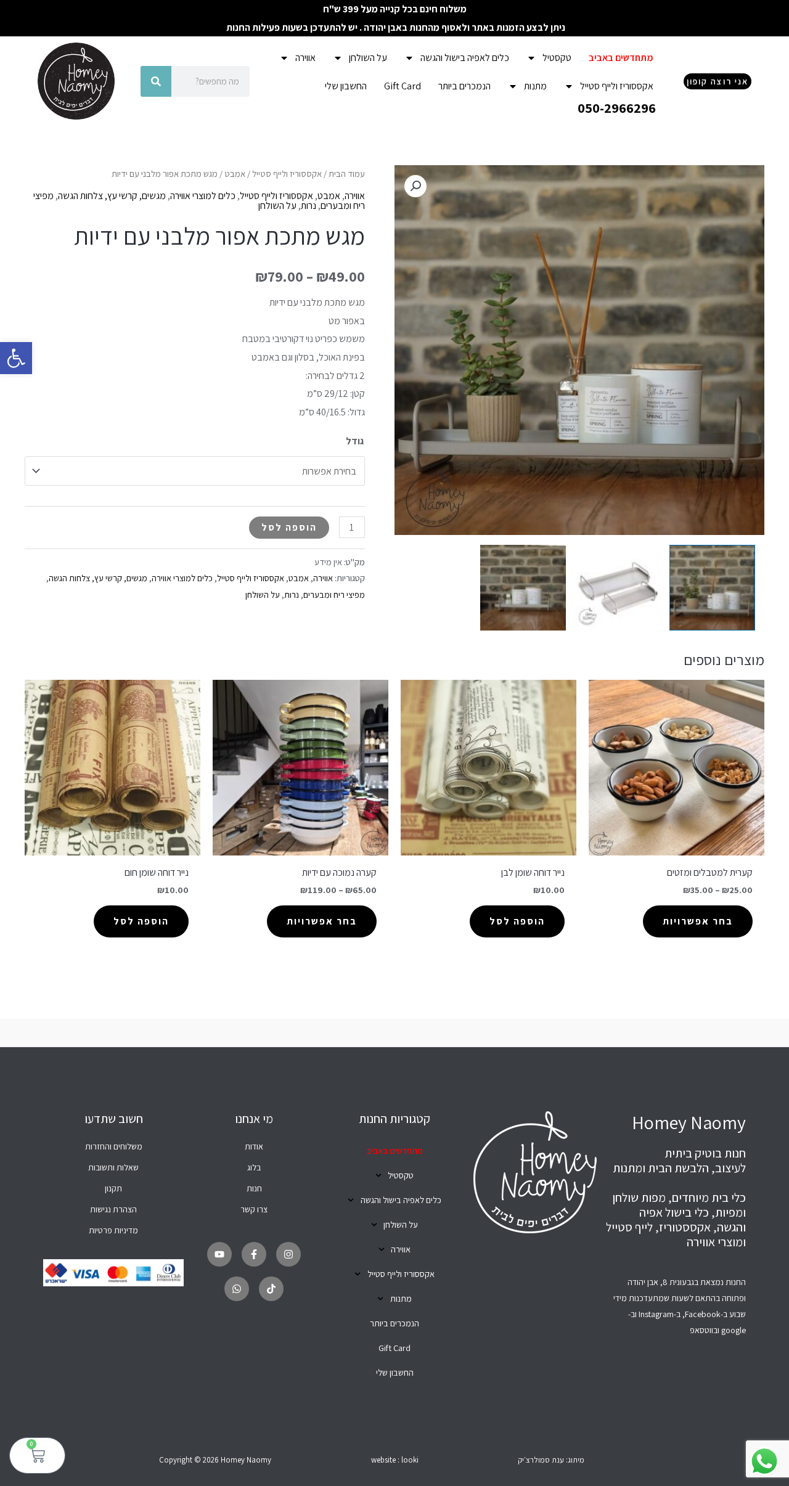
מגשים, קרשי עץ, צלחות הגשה (112, 195)
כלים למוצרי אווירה (202, 195)
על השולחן (368, 57)
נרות (308, 205)
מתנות (535, 86)
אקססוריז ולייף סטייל (616, 86)
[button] (16, 358)
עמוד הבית (347, 173)
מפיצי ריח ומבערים (334, 594)
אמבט (234, 173)
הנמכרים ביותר (464, 86)
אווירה (305, 57)
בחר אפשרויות (698, 921)
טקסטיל (556, 57)
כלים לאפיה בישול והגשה (464, 57)
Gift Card (402, 86)
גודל (355, 441)
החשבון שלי (346, 86)
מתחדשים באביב (621, 57)
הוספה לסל (289, 527)
